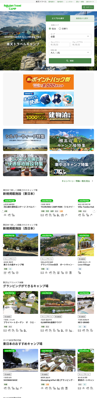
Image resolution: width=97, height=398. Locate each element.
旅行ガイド (90, 2)
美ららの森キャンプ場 (14, 264)
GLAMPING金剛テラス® (51, 322)
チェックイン (55, 42)
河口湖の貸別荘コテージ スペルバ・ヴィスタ (24, 206)
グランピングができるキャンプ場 (25, 286)
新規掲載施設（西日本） (19, 228)
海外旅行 (60, 2)
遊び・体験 (80, 2)
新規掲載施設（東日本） (19, 193)
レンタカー (70, 2)
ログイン (89, 7)
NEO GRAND (83, 322)
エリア (53, 34)
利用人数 (54, 50)
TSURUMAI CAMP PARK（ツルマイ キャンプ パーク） (65, 206)
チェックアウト (77, 42)
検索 (72, 60)
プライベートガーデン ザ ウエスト (21, 322)
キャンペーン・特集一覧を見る (76, 180)
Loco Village (84, 264)
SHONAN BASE (11, 380)
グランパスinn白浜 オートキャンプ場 (58, 264)
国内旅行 (51, 2)
